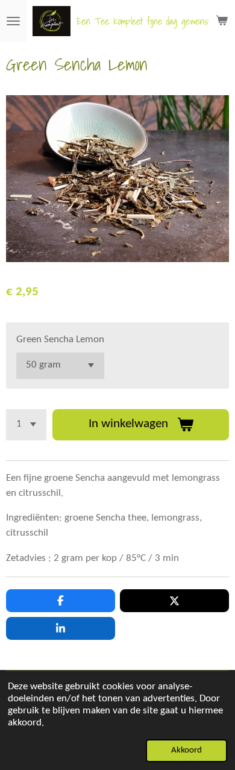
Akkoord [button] (186, 750)
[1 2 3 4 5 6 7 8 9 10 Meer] (26, 424)
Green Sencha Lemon (60, 340)
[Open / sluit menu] (13, 21)
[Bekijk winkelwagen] (221, 21)
